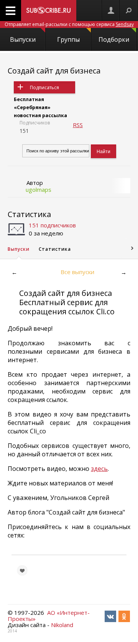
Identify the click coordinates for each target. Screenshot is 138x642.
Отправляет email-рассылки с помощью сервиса (69, 24)
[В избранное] (22, 570)
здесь (99, 468)
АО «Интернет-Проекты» (49, 615)
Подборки (114, 39)
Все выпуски (77, 272)
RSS (78, 125)
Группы (68, 39)
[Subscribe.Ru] (48, 10)
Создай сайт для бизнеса (54, 70)
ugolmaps (38, 189)
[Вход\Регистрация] (110, 10)
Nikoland (62, 625)
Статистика (29, 214)
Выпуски (23, 39)
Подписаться (44, 87)
